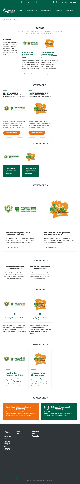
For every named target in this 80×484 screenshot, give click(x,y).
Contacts (73, 2)
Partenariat (58, 10)
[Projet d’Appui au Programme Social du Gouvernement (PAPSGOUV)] (21, 209)
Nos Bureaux (69, 10)
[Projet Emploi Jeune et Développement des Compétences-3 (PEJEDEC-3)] (59, 209)
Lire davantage (26, 74)
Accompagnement (45, 10)
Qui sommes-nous (31, 10)
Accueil (20, 10)
